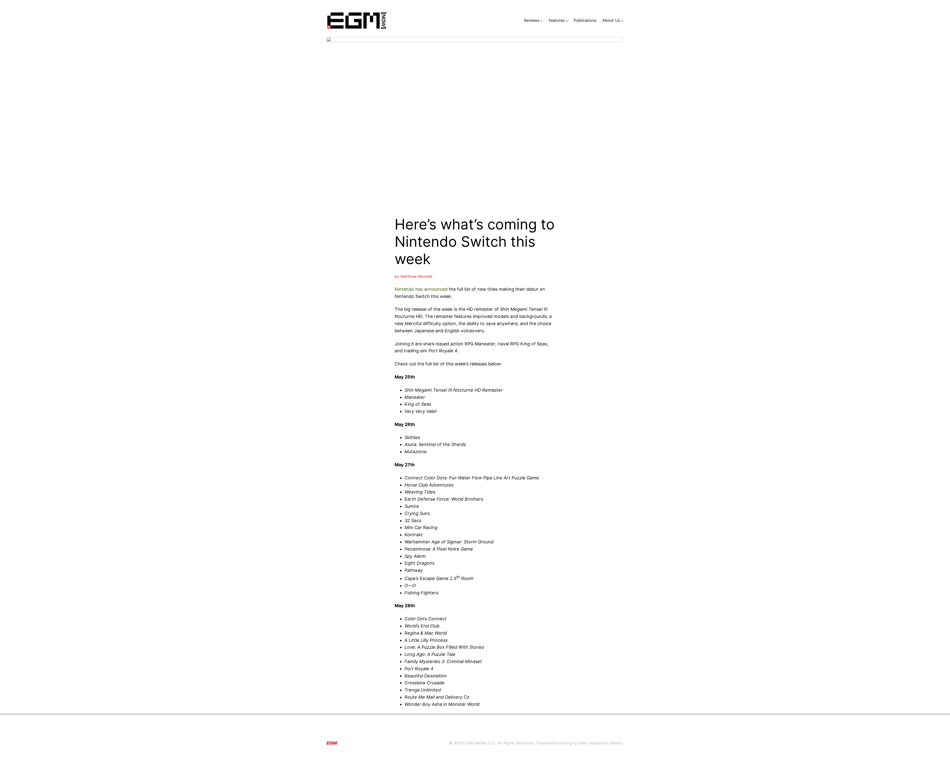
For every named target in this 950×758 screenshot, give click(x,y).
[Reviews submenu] (541, 20)
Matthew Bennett (416, 276)
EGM (332, 743)
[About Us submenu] (622, 20)
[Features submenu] (567, 20)
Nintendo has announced (421, 289)
